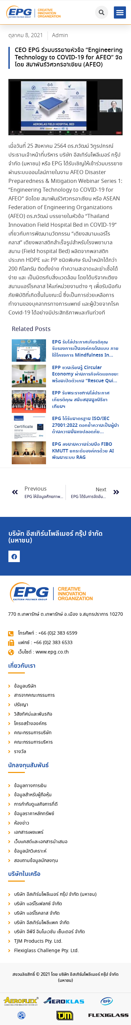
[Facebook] (14, 556)
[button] (120, 12)
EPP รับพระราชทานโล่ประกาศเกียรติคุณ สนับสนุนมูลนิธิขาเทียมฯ (81, 400)
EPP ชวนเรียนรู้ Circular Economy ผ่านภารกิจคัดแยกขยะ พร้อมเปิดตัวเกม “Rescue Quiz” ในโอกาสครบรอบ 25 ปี (85, 377)
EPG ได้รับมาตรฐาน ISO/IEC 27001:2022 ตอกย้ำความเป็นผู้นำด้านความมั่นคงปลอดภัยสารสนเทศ (85, 428)
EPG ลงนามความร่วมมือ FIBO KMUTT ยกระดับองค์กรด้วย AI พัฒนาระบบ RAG (83, 451)
